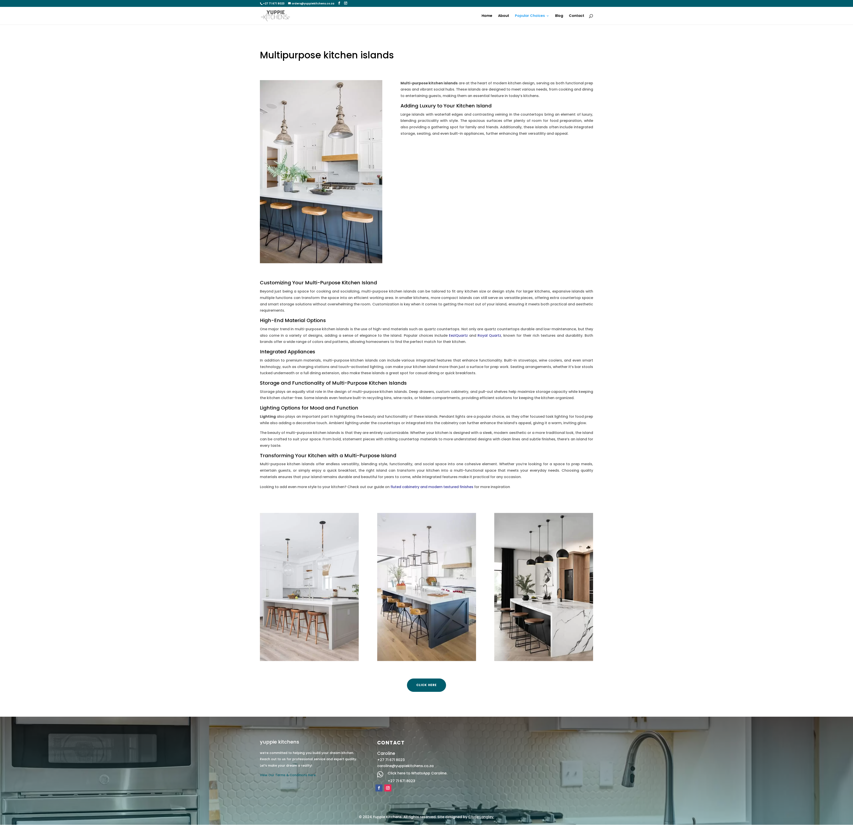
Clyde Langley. (481, 816)
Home (487, 16)
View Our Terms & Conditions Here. (288, 775)
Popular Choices (530, 16)
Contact (576, 16)
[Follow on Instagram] (387, 787)
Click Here (426, 685)
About (503, 16)
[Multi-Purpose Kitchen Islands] (309, 587)
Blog (559, 16)
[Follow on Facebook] (379, 787)
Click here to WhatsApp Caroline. (417, 773)
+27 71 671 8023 (401, 780)
